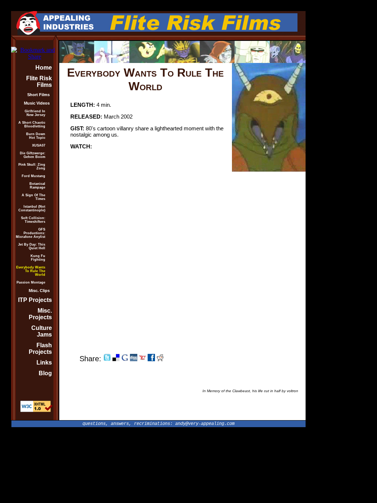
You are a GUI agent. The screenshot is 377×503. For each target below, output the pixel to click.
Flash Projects (40, 348)
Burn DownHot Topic (35, 136)
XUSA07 (38, 145)
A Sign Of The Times (33, 197)
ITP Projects (35, 300)
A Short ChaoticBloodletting (31, 124)
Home (43, 67)
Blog (45, 373)
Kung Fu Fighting (38, 257)
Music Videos (37, 103)
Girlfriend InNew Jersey (35, 113)
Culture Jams (41, 331)
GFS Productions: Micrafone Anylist (30, 233)
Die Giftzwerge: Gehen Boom (32, 155)
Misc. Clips (39, 290)
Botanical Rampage (37, 185)
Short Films (38, 94)
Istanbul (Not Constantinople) (31, 208)
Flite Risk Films (39, 81)
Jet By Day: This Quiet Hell (31, 246)
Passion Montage (31, 282)
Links (44, 362)
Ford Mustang (33, 176)
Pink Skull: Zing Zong (31, 166)
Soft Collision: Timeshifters (33, 220)
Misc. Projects (40, 313)
